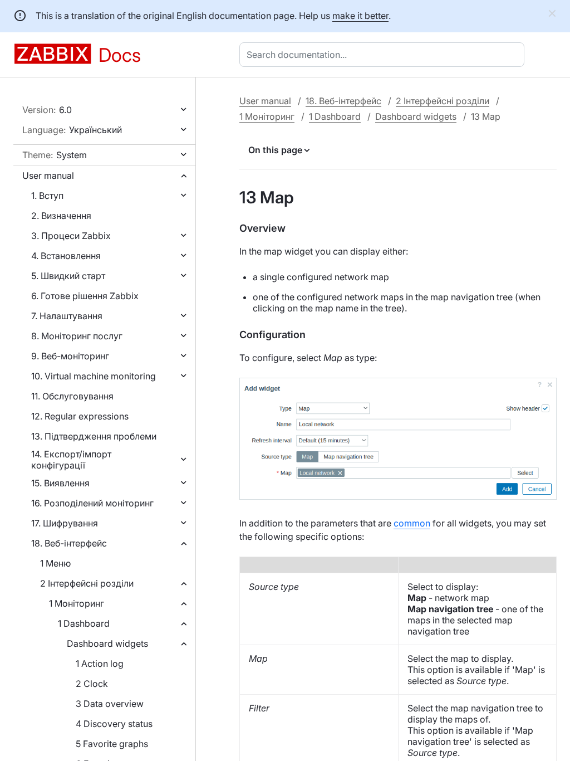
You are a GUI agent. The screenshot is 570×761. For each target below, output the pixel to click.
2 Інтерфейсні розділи (87, 583)
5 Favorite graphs (112, 743)
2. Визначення (61, 215)
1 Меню (55, 563)
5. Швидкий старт (68, 275)
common (412, 523)
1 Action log (100, 663)
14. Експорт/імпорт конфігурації (71, 459)
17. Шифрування (64, 523)
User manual (48, 175)
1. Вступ (47, 195)
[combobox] (384, 54)
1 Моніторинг (76, 603)
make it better (360, 15)
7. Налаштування (66, 315)
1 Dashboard (84, 623)
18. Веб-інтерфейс (69, 543)
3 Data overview (110, 703)
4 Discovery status (114, 723)
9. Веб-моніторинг (70, 356)
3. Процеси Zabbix (71, 235)
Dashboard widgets (107, 643)
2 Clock (92, 683)
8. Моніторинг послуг (76, 336)
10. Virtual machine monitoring (93, 376)
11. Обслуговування (72, 396)
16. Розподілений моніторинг (92, 503)
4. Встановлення (66, 255)
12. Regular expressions (80, 416)
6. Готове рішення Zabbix (85, 295)
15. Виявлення (60, 483)
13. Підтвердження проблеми (93, 436)
